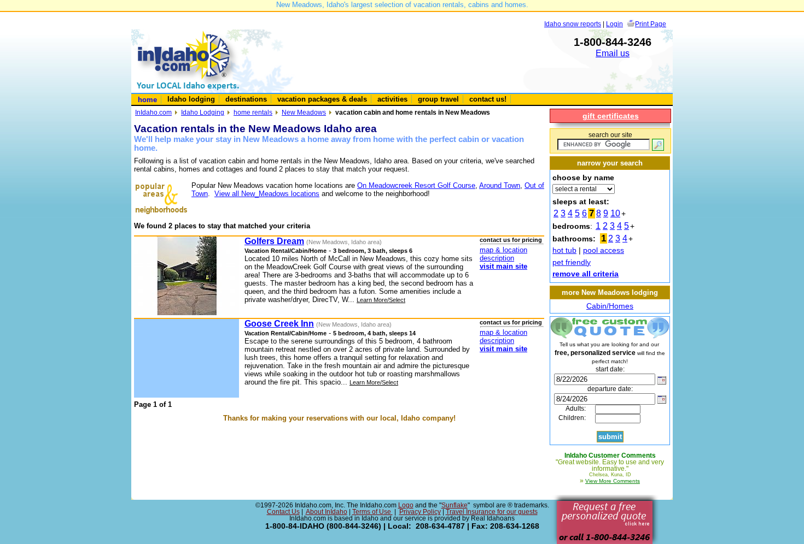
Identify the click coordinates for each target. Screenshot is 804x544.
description (497, 258)
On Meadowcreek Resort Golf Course (416, 185)
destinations (246, 99)
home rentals (253, 112)
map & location (503, 250)
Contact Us (283, 511)
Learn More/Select (381, 300)
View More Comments (612, 481)
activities (392, 99)
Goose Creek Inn (279, 323)
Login (614, 23)
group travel (438, 99)
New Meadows (304, 112)
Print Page (650, 23)
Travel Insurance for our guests (492, 511)
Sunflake (454, 505)
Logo (405, 505)
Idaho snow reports (572, 23)
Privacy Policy (420, 511)
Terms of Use (372, 511)
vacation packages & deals (322, 99)
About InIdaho (326, 511)
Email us (613, 53)
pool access (603, 250)
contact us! (487, 99)
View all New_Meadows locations (266, 194)
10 (615, 213)
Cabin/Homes (609, 305)
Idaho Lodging (202, 112)
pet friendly (571, 262)
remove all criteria (585, 273)
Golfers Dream (274, 241)
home (147, 100)
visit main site (503, 266)
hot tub (564, 250)
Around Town (499, 185)
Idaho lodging (191, 99)
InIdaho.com (153, 112)
